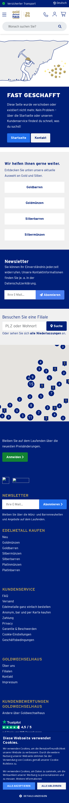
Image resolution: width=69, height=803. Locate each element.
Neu (5, 537)
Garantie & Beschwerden (19, 629)
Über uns (8, 666)
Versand (8, 601)
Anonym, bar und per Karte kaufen (26, 612)
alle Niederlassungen (45, 333)
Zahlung (8, 618)
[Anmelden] (55, 14)
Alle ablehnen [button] (51, 786)
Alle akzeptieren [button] (18, 786)
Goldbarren (10, 548)
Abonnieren (52, 504)
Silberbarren (11, 559)
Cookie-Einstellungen (16, 634)
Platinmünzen (11, 564)
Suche (58, 326)
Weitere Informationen (29, 778)
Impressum (10, 682)
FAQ (5, 596)
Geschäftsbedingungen (18, 640)
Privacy (7, 623)
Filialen (7, 671)
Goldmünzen (11, 542)
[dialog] (34, 767)
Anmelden (14, 457)
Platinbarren (11, 570)
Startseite (18, 138)
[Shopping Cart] (64, 14)
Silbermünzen (11, 553)
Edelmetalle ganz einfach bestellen (26, 607)
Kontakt (40, 138)
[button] (63, 418)
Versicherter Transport (21, 3)
